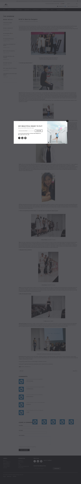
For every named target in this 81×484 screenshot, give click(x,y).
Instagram (25, 138)
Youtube (22, 138)
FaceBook (19, 138)
